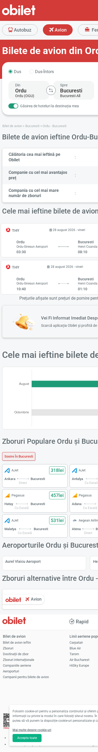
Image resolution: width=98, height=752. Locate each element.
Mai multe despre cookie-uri (32, 730)
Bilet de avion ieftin (17, 642)
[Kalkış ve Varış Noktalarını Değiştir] (51, 90)
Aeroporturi (11, 671)
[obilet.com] (31, 14)
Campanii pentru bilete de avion (26, 677)
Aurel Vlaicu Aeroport (23, 561)
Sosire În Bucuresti (18, 456)
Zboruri (8, 648)
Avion (60, 30)
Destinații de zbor (15, 654)
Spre (63, 85)
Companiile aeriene (17, 665)
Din (17, 85)
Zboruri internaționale (18, 660)
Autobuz (22, 30)
